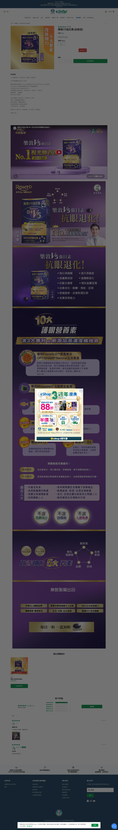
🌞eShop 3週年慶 (59, 438)
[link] (59, 412)
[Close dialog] (80, 390)
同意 (95, 825)
